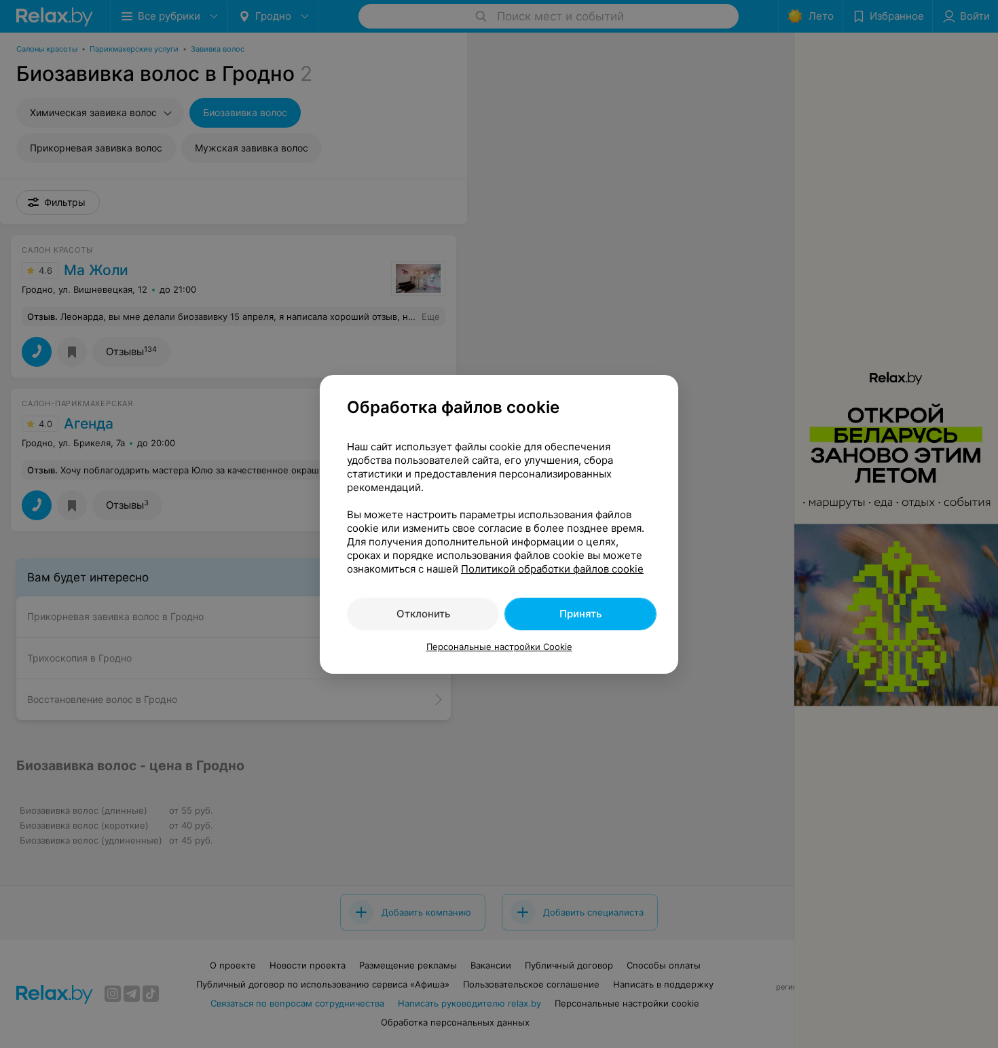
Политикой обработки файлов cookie (552, 568)
